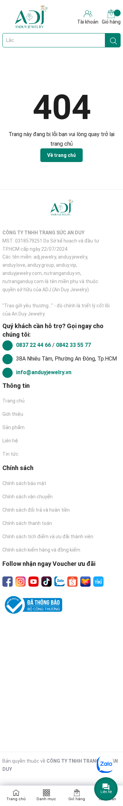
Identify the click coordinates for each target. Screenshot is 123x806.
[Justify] (113, 40)
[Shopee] (72, 581)
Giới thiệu (12, 414)
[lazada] (85, 581)
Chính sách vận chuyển (27, 496)
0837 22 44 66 (34, 345)
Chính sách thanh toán (27, 523)
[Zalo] (59, 581)
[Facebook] (7, 581)
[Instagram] (20, 581)
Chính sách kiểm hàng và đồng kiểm (41, 550)
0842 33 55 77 (73, 345)
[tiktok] (46, 581)
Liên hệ (10, 440)
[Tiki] (98, 581)
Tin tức (10, 454)
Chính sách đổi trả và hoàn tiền (36, 510)
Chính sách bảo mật (24, 483)
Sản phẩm (13, 427)
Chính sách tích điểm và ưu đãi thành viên (47, 536)
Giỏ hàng (111, 22)
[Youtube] (33, 581)
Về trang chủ (61, 155)
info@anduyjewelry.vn (43, 372)
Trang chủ (13, 401)
